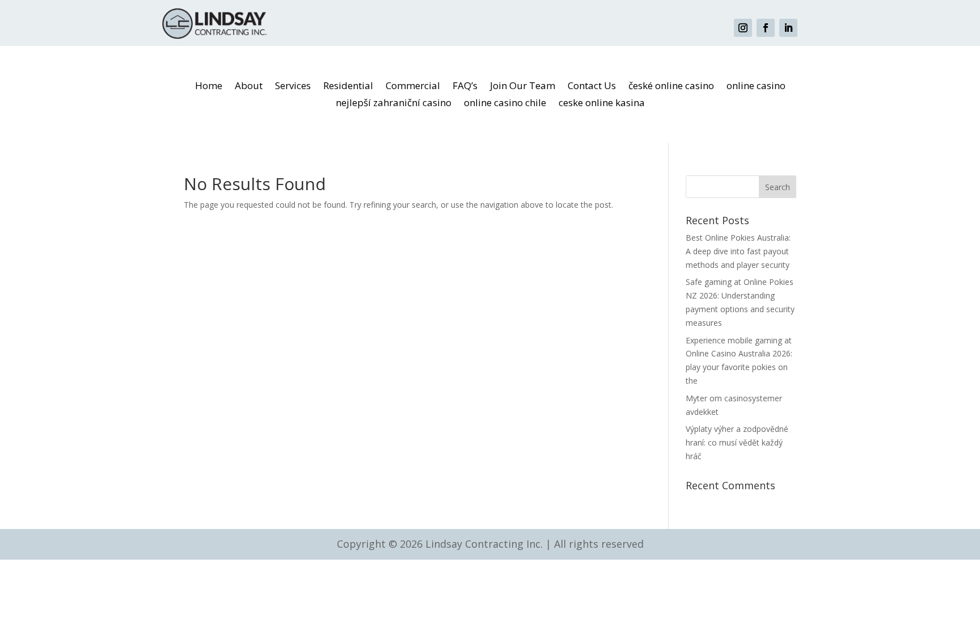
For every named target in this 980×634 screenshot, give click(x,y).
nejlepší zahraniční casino (393, 104)
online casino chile (505, 104)
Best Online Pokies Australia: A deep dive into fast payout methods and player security (738, 251)
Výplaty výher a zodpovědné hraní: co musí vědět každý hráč (737, 442)
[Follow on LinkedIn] (788, 28)
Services (293, 87)
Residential (348, 87)
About (249, 87)
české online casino (671, 87)
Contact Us (592, 87)
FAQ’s (465, 87)
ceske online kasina (602, 104)
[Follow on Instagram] (743, 28)
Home (208, 87)
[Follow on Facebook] (766, 28)
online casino (755, 87)
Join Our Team (522, 87)
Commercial (413, 87)
